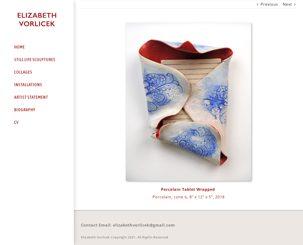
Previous (269, 4)
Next (287, 4)
